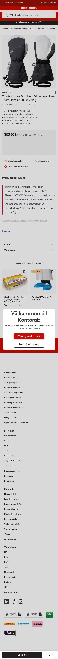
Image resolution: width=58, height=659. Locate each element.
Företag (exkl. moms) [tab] (29, 336)
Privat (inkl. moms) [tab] (29, 344)
